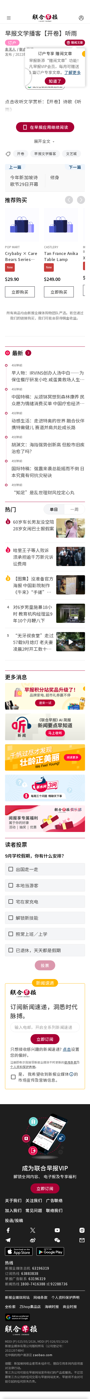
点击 (67, 1049)
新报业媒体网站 (17, 1297)
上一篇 (15, 167)
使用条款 (70, 1062)
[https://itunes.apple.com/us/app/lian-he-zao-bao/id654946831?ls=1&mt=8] (18, 1251)
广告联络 (54, 1200)
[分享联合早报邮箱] (82, 1240)
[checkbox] (13, 1077)
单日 (54, 509)
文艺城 (71, 153)
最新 (17, 353)
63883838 (29, 1273)
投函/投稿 (14, 1220)
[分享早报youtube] (57, 1230)
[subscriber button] (81, 18)
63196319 (40, 1268)
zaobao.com (42, 1355)
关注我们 (34, 1200)
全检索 (10, 1306)
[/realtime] (28, 353)
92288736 (59, 1283)
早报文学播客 (45, 153)
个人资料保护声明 (22, 1067)
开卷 (20, 153)
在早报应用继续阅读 (49, 127)
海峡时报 (52, 1306)
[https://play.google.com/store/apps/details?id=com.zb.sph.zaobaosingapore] (50, 1251)
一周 (74, 509)
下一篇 (75, 167)
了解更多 (72, 72)
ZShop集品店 (30, 1306)
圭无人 (10, 49)
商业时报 (70, 1306)
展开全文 (42, 141)
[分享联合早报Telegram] (8, 1240)
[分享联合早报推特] (33, 1230)
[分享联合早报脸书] (8, 1230)
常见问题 (34, 1210)
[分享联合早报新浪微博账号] (33, 1240)
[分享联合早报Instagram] (82, 1230)
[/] (45, 18)
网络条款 (41, 1297)
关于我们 (13, 1200)
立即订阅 (45, 1188)
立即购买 (20, 292)
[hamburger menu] (8, 18)
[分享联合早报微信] (57, 1240)
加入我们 (13, 1210)
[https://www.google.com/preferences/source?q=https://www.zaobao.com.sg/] (17, 1317)
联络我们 (54, 1210)
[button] (71, 1074)
